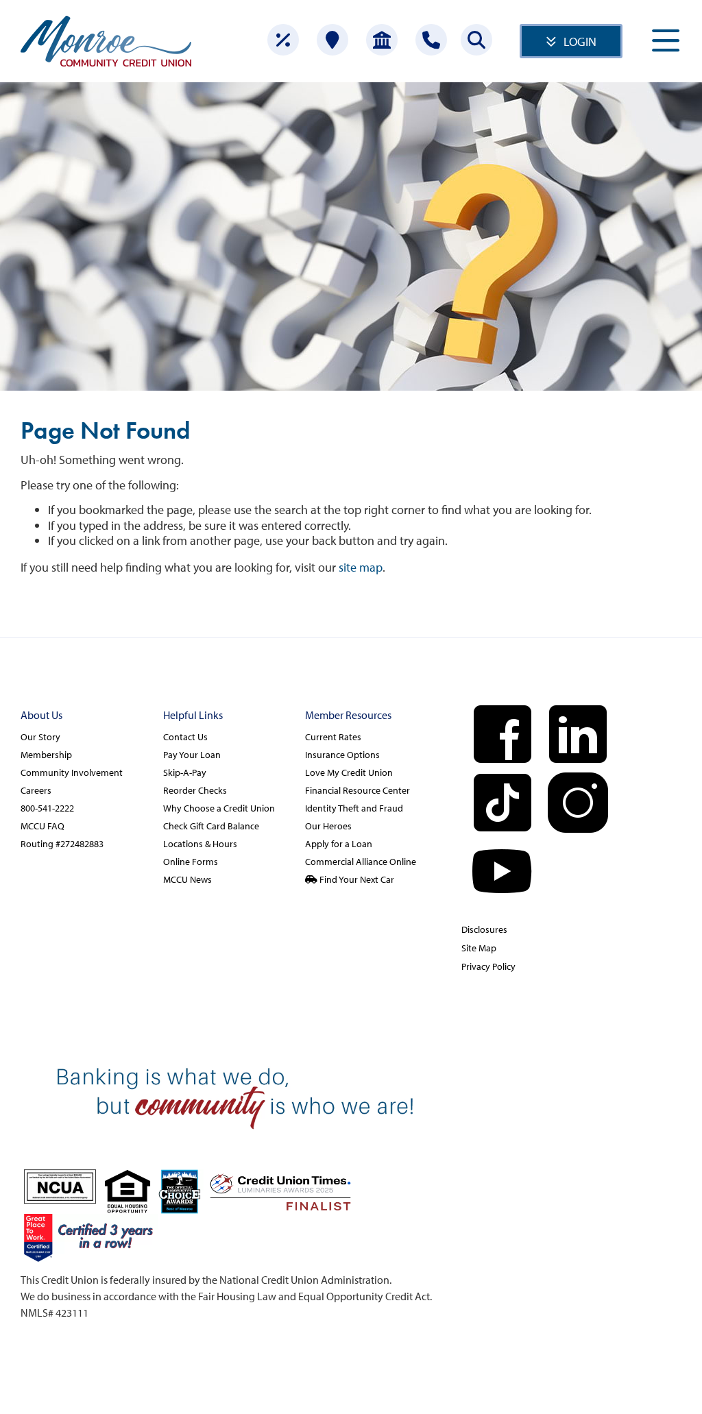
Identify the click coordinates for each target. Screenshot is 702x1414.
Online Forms (190, 861)
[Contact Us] (431, 40)
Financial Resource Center (357, 790)
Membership (46, 754)
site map (361, 567)
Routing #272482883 (62, 844)
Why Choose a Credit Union (219, 808)
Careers (36, 790)
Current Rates (333, 737)
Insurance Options (342, 754)
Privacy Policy (488, 966)
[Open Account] (382, 40)
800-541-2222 (47, 808)
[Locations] (332, 40)
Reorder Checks (195, 790)
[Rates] (283, 40)
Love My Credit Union (349, 772)
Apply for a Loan (338, 844)
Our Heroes (328, 826)
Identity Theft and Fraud (354, 808)
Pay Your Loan (192, 754)
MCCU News (187, 879)
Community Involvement (72, 772)
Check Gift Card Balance (211, 826)
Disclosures (484, 929)
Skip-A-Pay (184, 772)
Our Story (40, 737)
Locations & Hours (200, 844)
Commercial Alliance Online (360, 861)
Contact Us (185, 737)
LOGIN (580, 41)
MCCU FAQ (42, 826)
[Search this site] (476, 40)
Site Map (478, 948)
